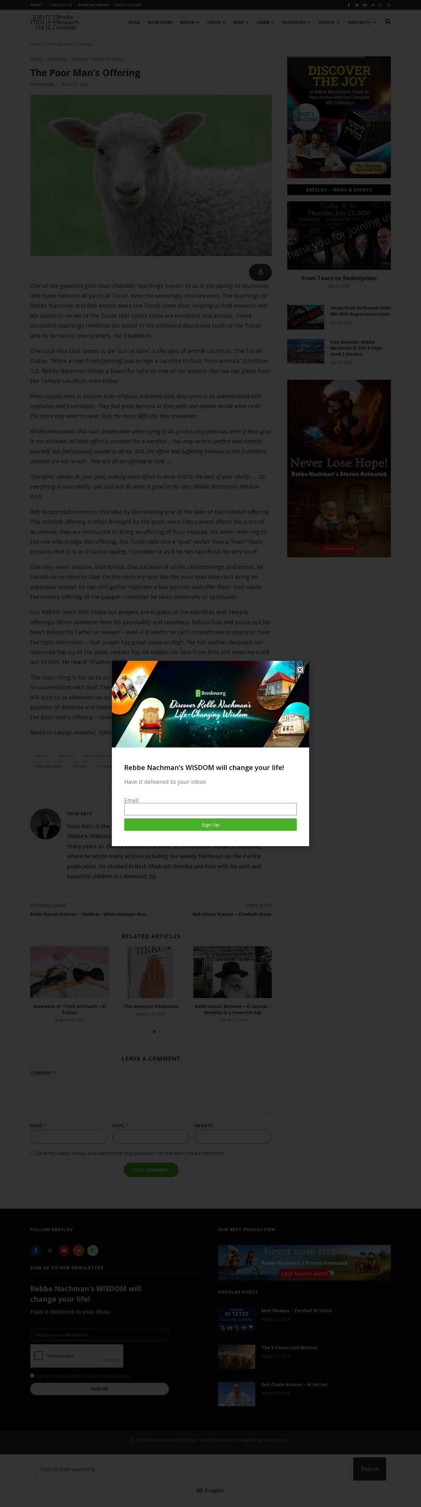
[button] (300, 670)
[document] (210, 753)
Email (131, 800)
